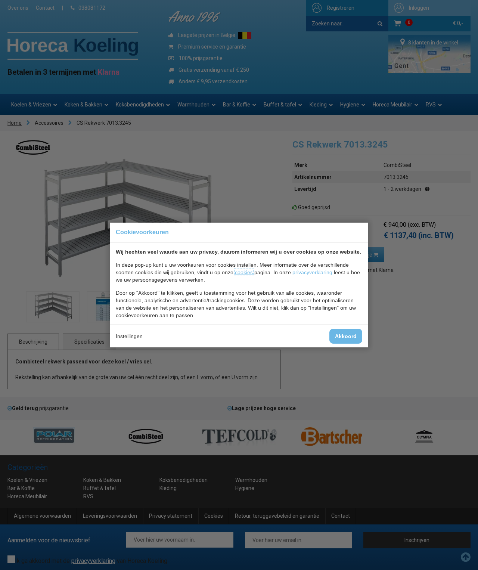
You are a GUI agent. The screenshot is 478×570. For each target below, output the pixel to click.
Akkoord (346, 336)
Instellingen (129, 336)
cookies (244, 272)
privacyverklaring (312, 272)
